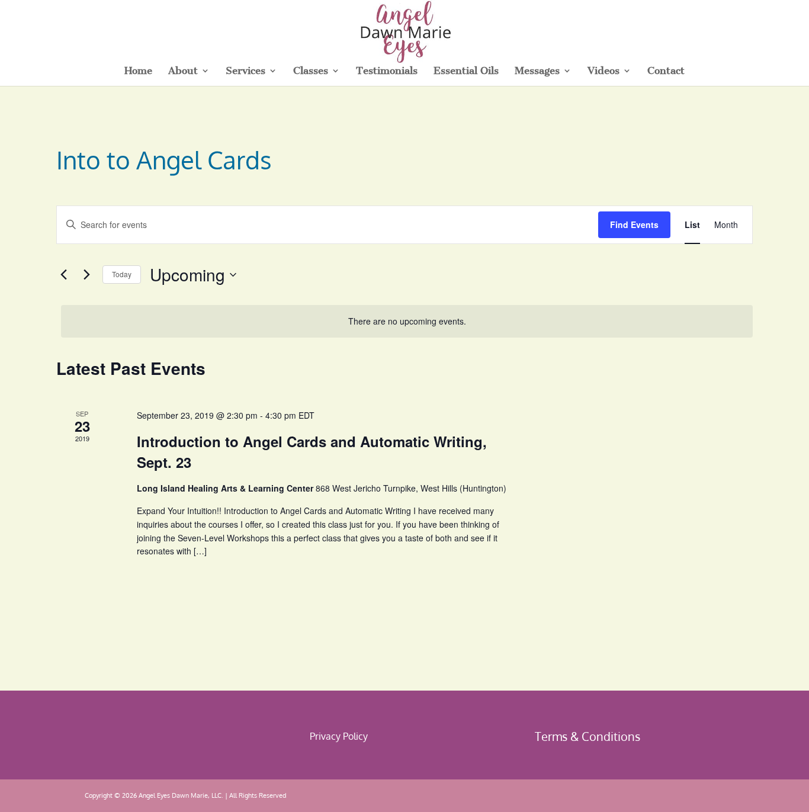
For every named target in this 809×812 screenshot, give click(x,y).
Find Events (634, 224)
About (183, 71)
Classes (310, 71)
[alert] (407, 321)
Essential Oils (466, 71)
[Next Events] (86, 275)
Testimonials (387, 71)
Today (121, 274)
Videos (603, 71)
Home (138, 71)
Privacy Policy (339, 736)
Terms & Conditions (587, 736)
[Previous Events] (63, 275)
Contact (666, 71)
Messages (537, 71)
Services (245, 71)
